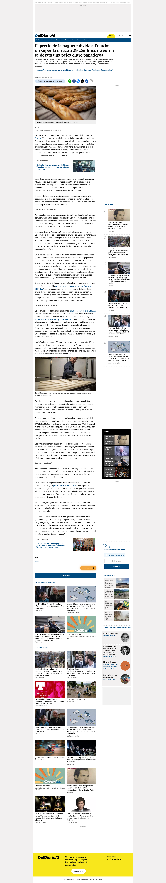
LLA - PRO (108, 2)
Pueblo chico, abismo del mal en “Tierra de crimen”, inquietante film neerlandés (49, 606)
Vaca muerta (102, 2)
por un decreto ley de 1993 (65, 485)
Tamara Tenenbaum (41, 706)
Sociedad (54, 40)
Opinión (61, 40)
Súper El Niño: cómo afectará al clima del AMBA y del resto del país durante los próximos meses (109, 616)
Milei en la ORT (50, 2)
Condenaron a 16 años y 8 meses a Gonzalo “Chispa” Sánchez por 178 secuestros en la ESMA (109, 451)
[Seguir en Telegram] (112, 859)
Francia (38, 138)
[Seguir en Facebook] (110, 859)
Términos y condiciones (96, 879)
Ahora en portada (41, 647)
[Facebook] (74, 81)
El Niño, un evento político (77, 699)
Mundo (37, 561)
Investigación (69, 40)
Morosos (56, 2)
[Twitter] (82, 81)
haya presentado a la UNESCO (83, 311)
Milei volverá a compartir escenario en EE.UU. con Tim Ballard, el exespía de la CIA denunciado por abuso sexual (49, 817)
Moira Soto (38, 610)
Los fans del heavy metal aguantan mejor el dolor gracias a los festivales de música (81, 759)
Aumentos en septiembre (93, 2)
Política (38, 40)
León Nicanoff (39, 678)
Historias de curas (74, 634)
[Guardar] (91, 81)
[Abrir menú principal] (130, 35)
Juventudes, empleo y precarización (49, 757)
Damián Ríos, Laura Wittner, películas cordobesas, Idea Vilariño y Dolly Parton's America (49, 701)
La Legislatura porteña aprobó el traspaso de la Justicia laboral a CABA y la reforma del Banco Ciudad (109, 472)
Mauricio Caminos (40, 822)
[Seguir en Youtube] (118, 859)
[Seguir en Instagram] (115, 859)
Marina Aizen (70, 701)
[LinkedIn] (86, 81)
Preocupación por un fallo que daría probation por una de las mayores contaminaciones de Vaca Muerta (110, 583)
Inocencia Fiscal (114, 2)
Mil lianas (129, 2)
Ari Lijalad (85, 2)
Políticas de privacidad (82, 879)
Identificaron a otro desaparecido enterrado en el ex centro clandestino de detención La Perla (80, 788)
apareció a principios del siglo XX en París (53, 319)
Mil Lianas (79, 40)
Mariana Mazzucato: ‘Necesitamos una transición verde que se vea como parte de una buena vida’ (109, 605)
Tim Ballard (75, 2)
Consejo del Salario (68, 2)
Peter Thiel (61, 2)
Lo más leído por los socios (45, 582)
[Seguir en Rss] (121, 859)
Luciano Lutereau (122, 2)
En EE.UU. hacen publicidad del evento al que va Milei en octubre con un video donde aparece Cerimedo (80, 817)
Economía (46, 40)
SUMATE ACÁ (78, 871)
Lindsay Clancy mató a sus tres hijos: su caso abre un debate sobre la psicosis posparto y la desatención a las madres (81, 607)
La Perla (80, 2)
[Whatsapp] (69, 81)
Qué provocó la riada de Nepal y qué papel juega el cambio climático (109, 594)
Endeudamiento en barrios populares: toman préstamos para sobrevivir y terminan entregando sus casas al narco (48, 672)
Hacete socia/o (111, 36)
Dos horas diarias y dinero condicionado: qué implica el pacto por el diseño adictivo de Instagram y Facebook (81, 672)
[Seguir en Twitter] (108, 859)
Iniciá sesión (120, 36)
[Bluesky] (78, 81)
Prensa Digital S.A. (69, 879)
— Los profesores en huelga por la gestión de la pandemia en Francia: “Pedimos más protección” (74, 70)
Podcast (86, 40)
